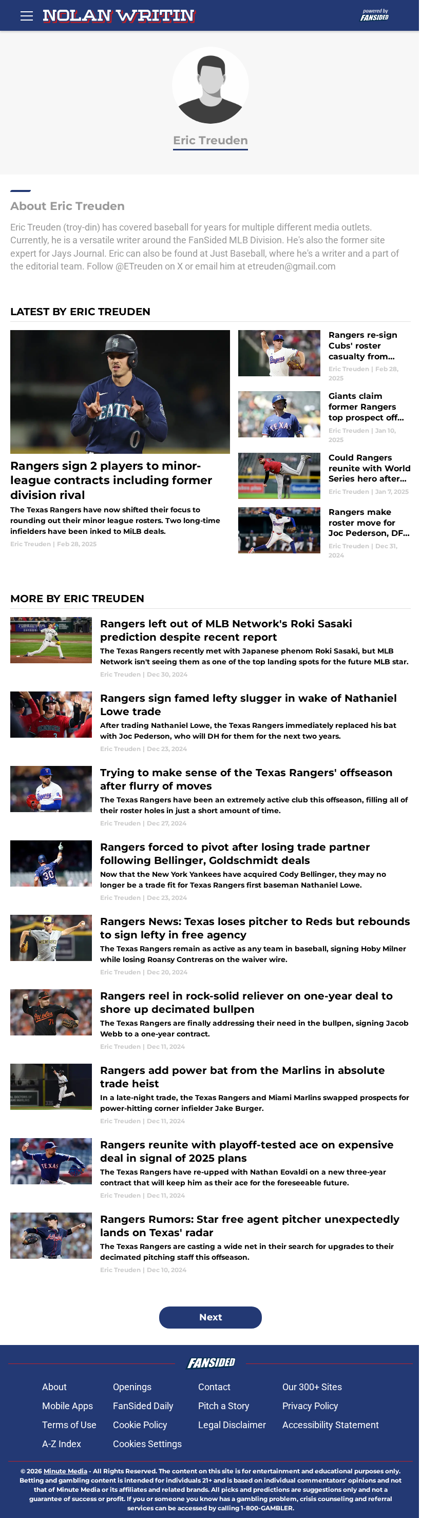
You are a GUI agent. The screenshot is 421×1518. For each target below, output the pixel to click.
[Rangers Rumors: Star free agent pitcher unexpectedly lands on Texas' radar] (210, 1244)
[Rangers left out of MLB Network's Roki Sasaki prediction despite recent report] (210, 648)
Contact (214, 1386)
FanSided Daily (143, 1405)
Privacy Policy (310, 1405)
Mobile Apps (67, 1405)
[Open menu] (27, 15)
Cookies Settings (147, 1443)
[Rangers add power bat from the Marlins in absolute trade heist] (210, 1095)
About (54, 1386)
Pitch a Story (224, 1405)
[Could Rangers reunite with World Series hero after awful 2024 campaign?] (324, 476)
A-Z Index (61, 1443)
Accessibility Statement (330, 1424)
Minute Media (65, 1471)
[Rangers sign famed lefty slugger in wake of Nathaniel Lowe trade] (210, 722)
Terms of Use (69, 1424)
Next (210, 1317)
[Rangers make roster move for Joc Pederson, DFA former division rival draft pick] (324, 533)
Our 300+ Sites (312, 1386)
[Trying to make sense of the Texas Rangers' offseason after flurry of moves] (210, 797)
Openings (132, 1386)
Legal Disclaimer (232, 1424)
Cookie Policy (140, 1424)
